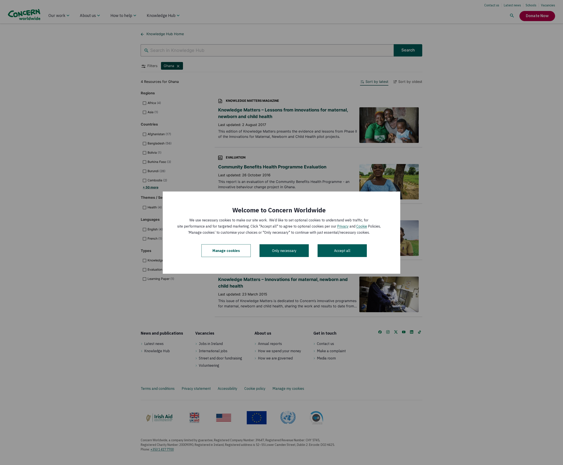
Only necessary (284, 250)
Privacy (343, 226)
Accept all (342, 250)
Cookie (361, 226)
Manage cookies (226, 250)
